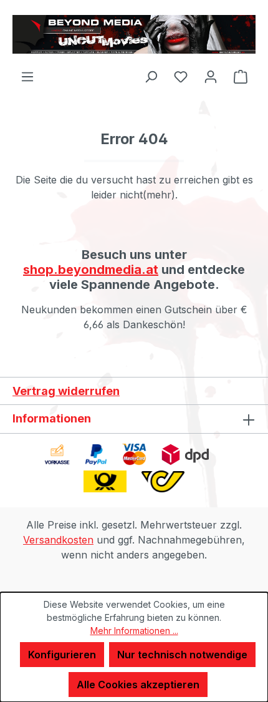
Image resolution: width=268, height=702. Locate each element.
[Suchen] (151, 76)
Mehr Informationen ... (134, 630)
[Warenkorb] (241, 76)
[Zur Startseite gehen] (134, 34)
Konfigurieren (62, 654)
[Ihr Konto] (211, 76)
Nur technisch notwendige (182, 654)
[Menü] (27, 76)
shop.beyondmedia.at (90, 269)
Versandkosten (58, 540)
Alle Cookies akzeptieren (138, 684)
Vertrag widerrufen (66, 390)
